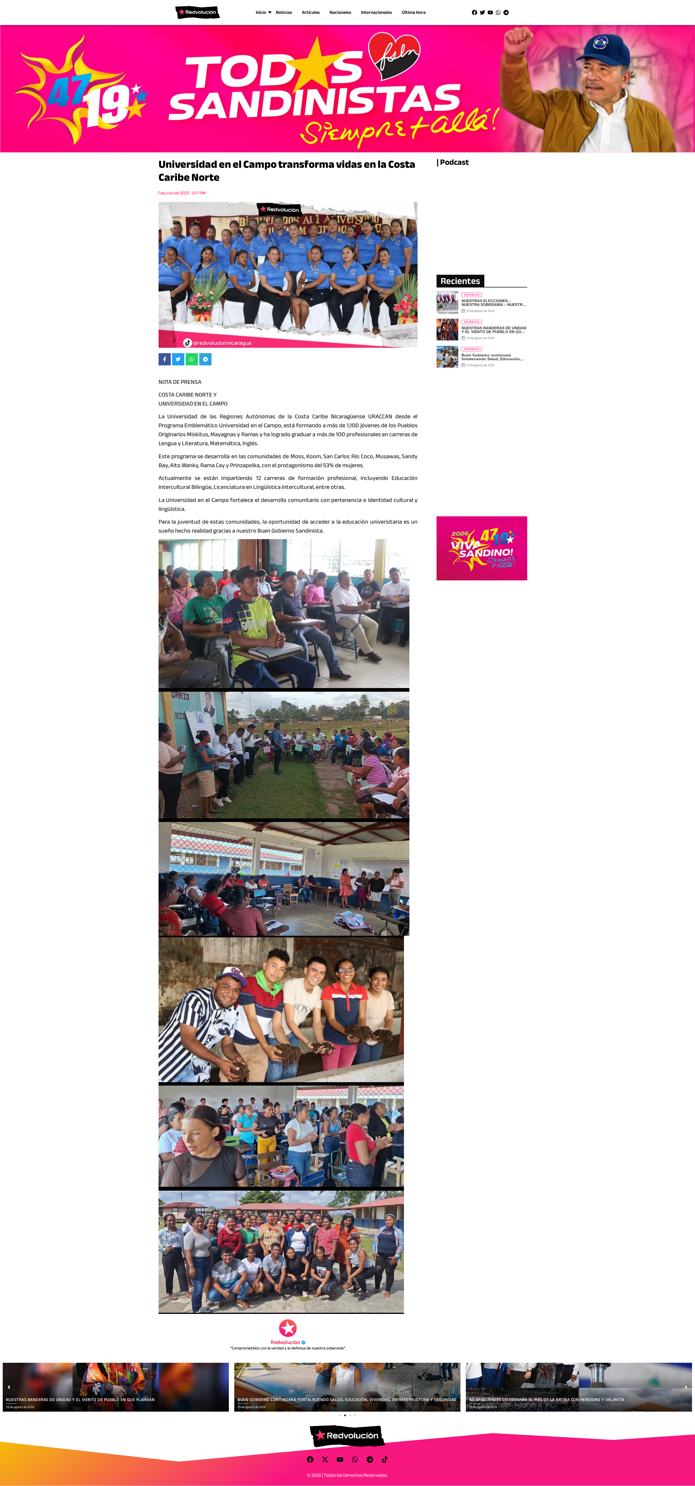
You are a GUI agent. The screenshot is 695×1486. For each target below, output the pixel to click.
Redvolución (288, 1342)
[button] (340, 1415)
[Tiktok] (385, 1459)
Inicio (261, 12)
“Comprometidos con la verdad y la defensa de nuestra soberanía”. (288, 1348)
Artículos (311, 12)
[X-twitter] (325, 1459)
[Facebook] (474, 12)
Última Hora (414, 12)
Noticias (284, 12)
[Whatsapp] (498, 12)
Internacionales (376, 12)
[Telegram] (506, 12)
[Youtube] (490, 12)
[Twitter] (482, 12)
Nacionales (340, 12)
